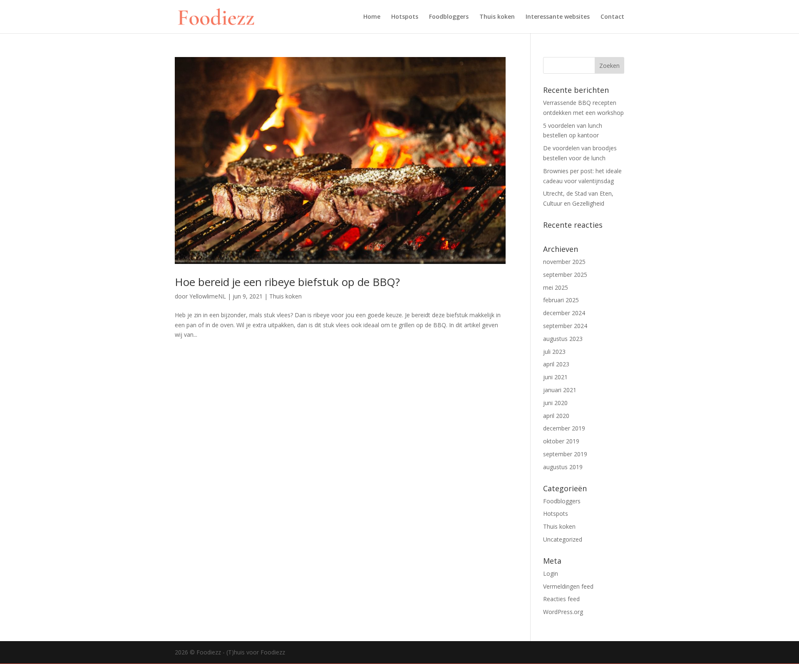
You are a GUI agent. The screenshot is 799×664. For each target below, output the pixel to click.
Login (550, 573)
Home (371, 17)
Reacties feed (561, 599)
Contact (612, 17)
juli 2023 (554, 352)
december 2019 (564, 428)
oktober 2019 (561, 441)
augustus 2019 (563, 467)
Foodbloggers (449, 17)
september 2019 (565, 454)
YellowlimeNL (207, 296)
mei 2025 (555, 287)
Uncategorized (562, 539)
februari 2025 (561, 300)
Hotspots (404, 17)
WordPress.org (563, 612)
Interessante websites (558, 17)
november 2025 (564, 262)
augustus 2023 (563, 339)
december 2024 (564, 313)
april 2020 (556, 416)
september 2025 (565, 275)
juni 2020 (555, 403)
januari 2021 (559, 390)
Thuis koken (497, 17)
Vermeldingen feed (568, 586)
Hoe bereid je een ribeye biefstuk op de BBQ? (287, 281)
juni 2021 (555, 377)
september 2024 (565, 326)
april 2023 (556, 364)
